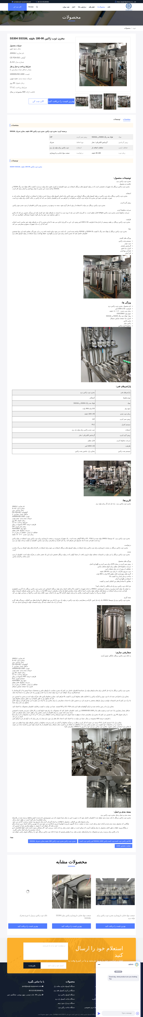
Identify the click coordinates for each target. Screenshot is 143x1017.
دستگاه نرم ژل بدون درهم (66, 1003)
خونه (134, 28)
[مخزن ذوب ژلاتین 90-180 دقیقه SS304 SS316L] (103, 64)
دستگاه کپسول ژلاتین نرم (66, 995)
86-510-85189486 (43, 2)
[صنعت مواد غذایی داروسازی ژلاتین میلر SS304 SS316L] (115, 891)
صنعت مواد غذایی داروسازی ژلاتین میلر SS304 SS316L (117, 917)
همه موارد (66, 7)
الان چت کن (17, 7)
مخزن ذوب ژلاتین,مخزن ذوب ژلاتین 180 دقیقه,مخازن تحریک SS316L (53, 841)
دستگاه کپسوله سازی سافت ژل (64, 986)
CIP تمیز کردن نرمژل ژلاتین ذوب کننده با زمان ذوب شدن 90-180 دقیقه (28, 917)
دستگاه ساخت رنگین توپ (66, 1007)
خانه (109, 7)
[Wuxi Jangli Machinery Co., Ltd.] (129, 7)
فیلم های (92, 7)
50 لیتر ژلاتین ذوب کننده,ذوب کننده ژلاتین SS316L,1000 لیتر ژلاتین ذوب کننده (105, 841)
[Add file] (137, 1013)
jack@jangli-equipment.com (22, 2)
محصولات (101, 7)
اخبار (73, 7)
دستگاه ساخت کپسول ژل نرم (65, 999)
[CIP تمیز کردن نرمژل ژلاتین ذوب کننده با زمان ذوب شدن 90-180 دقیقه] (27, 891)
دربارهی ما (82, 7)
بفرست (32, 965)
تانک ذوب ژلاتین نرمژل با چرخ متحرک (77, 915)
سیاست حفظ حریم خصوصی (93, 1007)
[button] (132, 897)
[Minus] (99, 964)
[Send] (99, 1013)
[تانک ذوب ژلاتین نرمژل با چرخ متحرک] (71, 891)
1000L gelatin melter (123, 846)
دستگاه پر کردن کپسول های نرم (64, 990)
